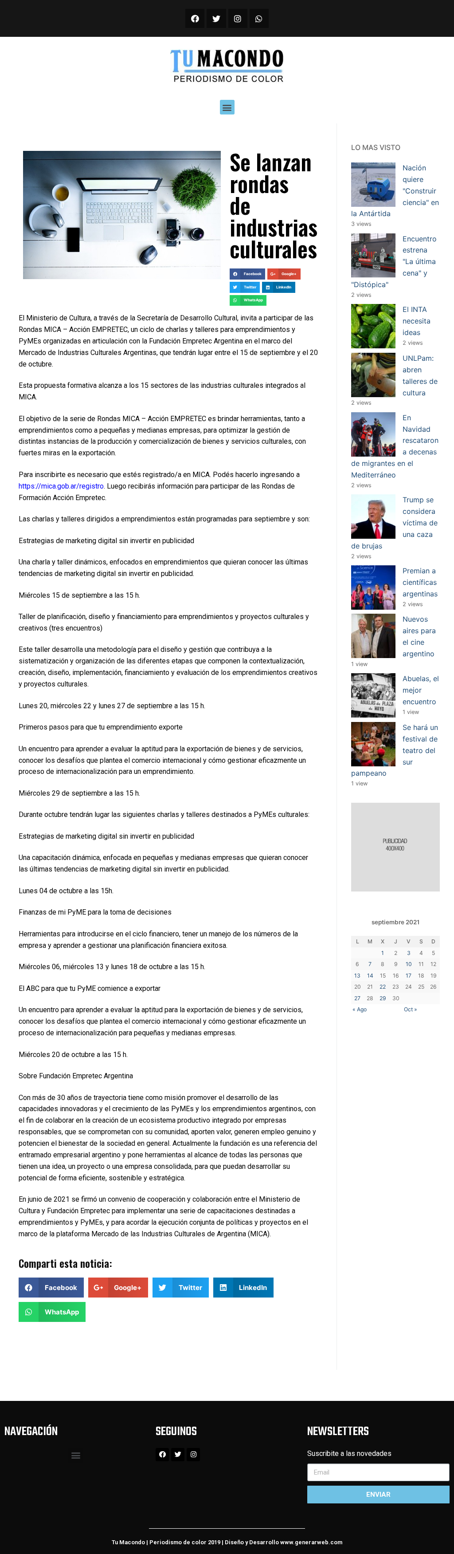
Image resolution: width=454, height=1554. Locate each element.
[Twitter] (216, 18)
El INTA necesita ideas (417, 321)
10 (409, 964)
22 (383, 986)
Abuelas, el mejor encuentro (421, 690)
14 (370, 975)
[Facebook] (194, 18)
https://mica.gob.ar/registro (61, 486)
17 (408, 975)
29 (383, 998)
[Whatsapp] (259, 18)
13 (357, 975)
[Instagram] (237, 18)
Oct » (410, 1009)
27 (357, 998)
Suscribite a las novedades (349, 1453)
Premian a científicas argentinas (420, 582)
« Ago (359, 1009)
